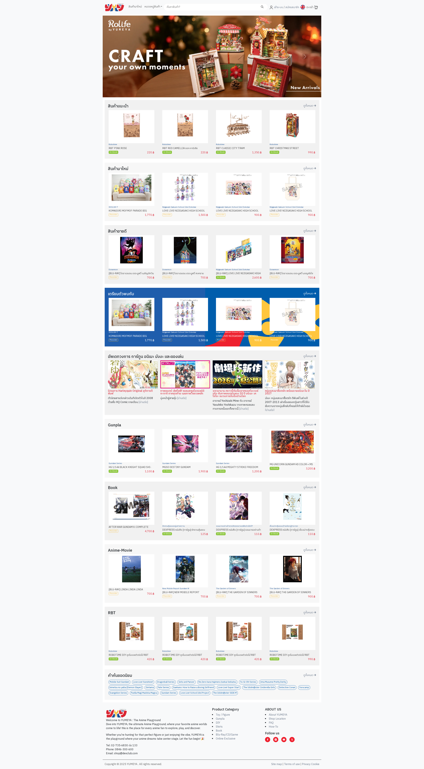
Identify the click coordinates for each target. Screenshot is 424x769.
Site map (276, 764)
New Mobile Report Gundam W (175, 588)
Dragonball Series (166, 682)
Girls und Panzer (186, 682)
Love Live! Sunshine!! (143, 682)
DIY (218, 723)
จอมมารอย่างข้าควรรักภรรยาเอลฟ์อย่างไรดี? (234, 526)
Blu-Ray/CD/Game (227, 735)
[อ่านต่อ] (143, 402)
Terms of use (292, 764)
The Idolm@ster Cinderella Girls (259, 687)
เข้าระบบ (278, 7)
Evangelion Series (118, 693)
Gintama (150, 687)
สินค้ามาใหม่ (135, 6)
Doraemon (113, 269)
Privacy (306, 764)
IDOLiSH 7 (113, 207)
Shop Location (277, 719)
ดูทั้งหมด (308, 106)
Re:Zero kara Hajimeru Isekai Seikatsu (217, 682)
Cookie (315, 764)
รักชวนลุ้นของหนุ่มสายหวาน (173, 526)
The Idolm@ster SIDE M (225, 693)
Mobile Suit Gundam (119, 682)
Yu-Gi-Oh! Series (248, 682)
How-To (273, 727)
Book (219, 731)
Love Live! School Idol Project (194, 693)
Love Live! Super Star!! (228, 687)
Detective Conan (287, 687)
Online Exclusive (225, 739)
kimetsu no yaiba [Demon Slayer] (126, 687)
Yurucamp (304, 687)
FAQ (271, 723)
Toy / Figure (223, 715)
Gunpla (220, 719)
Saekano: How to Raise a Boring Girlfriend (193, 687)
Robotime (113, 144)
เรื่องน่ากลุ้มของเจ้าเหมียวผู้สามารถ (284, 526)
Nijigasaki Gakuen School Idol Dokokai (179, 207)
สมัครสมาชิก (292, 7)
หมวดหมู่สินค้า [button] (152, 6)
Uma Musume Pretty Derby (273, 682)
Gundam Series (115, 463)
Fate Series (163, 687)
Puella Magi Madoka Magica (144, 693)
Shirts (219, 727)
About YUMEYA (278, 715)
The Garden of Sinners (226, 588)
